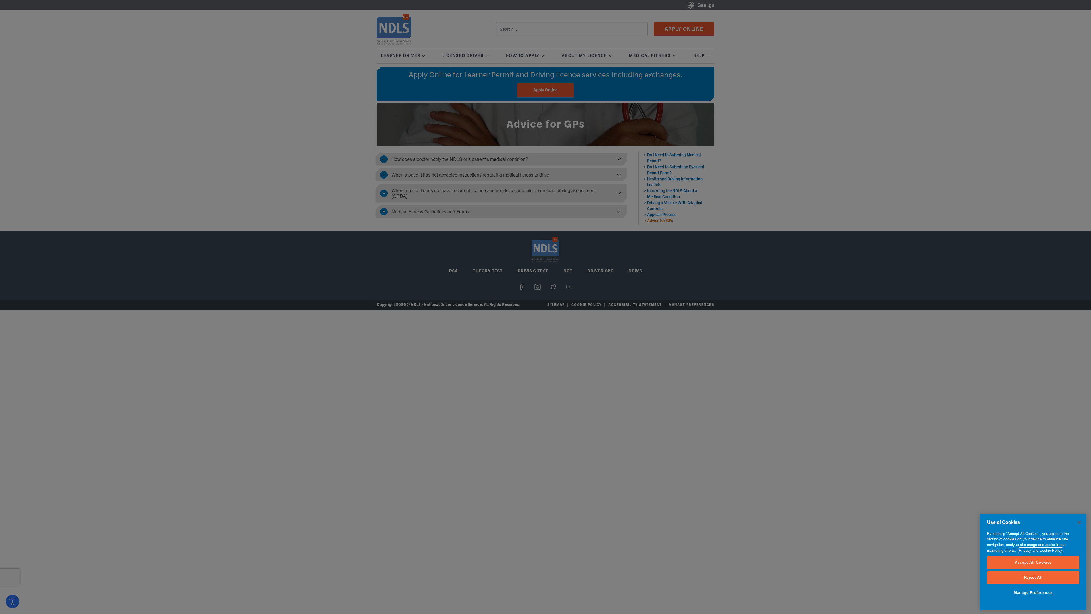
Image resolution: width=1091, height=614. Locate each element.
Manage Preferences (1033, 592)
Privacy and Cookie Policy (1040, 550)
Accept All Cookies (1033, 562)
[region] (1033, 562)
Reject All (1033, 577)
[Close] (1079, 522)
